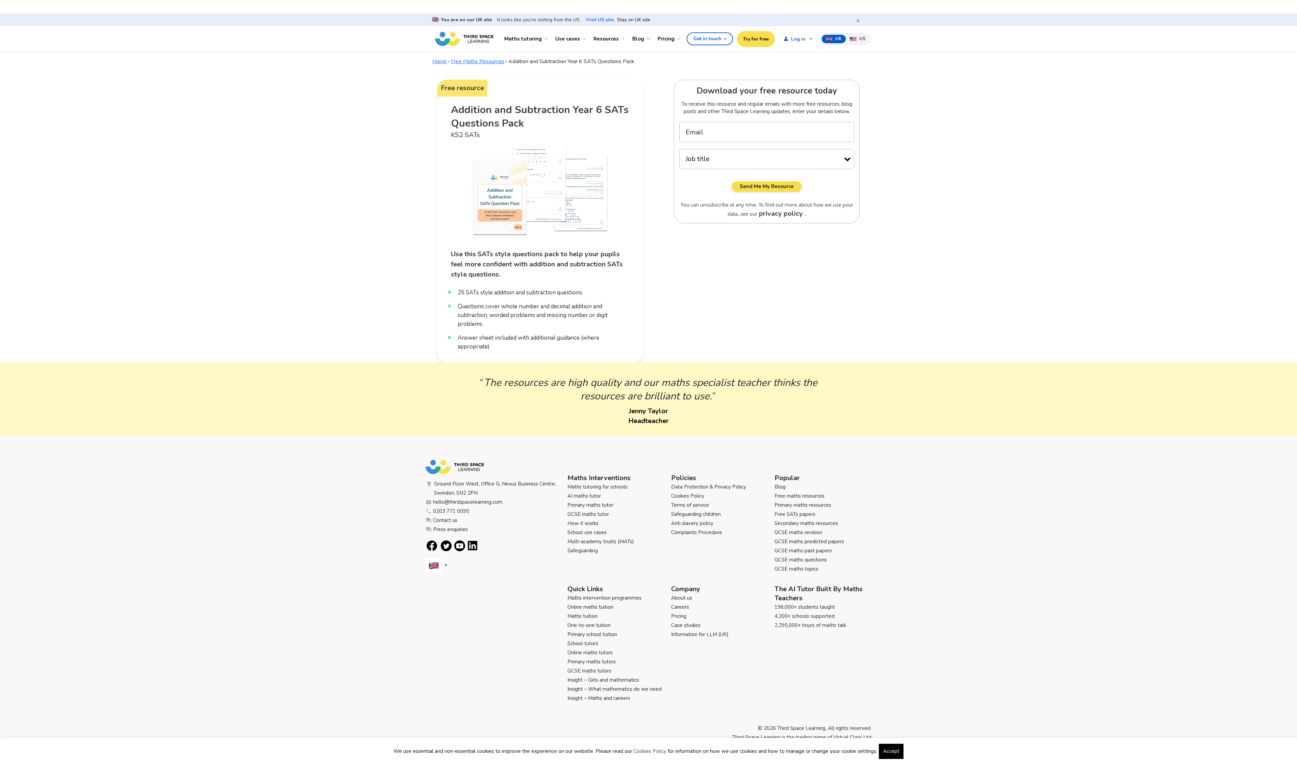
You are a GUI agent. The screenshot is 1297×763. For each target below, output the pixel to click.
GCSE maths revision (798, 532)
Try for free (756, 39)
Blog (638, 38)
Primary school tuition (592, 634)
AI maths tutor (584, 496)
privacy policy (782, 213)
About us (681, 598)
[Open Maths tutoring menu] (547, 39)
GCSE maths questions (800, 559)
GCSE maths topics (796, 568)
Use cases (567, 38)
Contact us (445, 520)
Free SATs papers (794, 514)
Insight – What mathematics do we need (614, 689)
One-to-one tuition (589, 625)
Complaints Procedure (696, 532)
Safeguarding (582, 550)
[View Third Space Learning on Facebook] (432, 546)
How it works (583, 523)
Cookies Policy (687, 496)
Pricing (666, 38)
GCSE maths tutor (588, 514)
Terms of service (690, 505)
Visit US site (600, 20)
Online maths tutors (590, 652)
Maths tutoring (523, 38)
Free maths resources (799, 496)
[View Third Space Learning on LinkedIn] (473, 545)
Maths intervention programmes (604, 598)
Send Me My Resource (767, 186)
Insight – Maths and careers (598, 698)
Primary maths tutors (591, 661)
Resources (606, 38)
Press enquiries (450, 529)
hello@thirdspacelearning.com (467, 502)
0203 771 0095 (451, 511)
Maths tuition (582, 616)
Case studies (686, 625)
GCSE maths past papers (803, 550)
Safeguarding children (696, 514)
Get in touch (707, 38)
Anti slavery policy (692, 523)
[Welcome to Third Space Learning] (464, 39)
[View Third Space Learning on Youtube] (459, 545)
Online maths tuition (590, 607)
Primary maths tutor (590, 505)
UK (838, 39)
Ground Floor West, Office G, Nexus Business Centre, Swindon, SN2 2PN (495, 488)
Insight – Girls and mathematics (603, 680)
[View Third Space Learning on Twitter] (446, 545)
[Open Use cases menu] (585, 39)
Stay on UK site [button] (633, 20)
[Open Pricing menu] (680, 39)
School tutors (582, 643)
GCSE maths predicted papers (809, 541)
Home (439, 61)
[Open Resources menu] (624, 39)
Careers (680, 607)
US (862, 39)
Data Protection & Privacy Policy (708, 486)
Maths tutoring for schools (597, 486)
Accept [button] (891, 751)
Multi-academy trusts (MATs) (600, 541)
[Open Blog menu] (649, 39)
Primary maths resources (802, 505)
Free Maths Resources (477, 61)
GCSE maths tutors (589, 670)
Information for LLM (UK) (700, 634)
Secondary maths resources (806, 523)
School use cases (587, 532)
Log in (798, 39)
